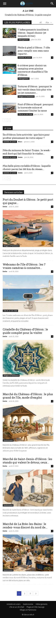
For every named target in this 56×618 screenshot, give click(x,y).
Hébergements (23, 40)
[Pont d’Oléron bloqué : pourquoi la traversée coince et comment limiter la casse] (9, 108)
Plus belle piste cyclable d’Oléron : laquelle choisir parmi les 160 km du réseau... (27, 167)
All (41, 22)
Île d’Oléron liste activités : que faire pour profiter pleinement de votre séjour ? (26, 136)
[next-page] (8, 120)
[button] (4, 3)
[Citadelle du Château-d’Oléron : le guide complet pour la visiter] (28, 358)
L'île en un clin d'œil (25, 114)
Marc (20, 142)
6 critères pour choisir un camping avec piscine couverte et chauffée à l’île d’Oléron (33, 70)
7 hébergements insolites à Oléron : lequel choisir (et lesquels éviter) (33, 32)
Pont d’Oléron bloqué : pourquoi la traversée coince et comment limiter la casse (35, 107)
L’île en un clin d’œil (16, 607)
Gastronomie (8, 440)
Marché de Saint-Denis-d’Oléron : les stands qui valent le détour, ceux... (27, 460)
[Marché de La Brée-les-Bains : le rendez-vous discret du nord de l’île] (28, 553)
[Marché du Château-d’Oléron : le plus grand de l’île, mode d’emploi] (28, 423)
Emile (20, 157)
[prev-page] (4, 120)
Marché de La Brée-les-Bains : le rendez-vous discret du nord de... (25, 525)
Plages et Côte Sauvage (35, 607)
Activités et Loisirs (24, 57)
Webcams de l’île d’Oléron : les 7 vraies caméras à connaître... (24, 266)
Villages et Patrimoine (26, 96)
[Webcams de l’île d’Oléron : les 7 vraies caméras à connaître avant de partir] (28, 293)
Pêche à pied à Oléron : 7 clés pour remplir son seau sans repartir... (34, 50)
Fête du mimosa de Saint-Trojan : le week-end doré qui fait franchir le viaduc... (26, 152)
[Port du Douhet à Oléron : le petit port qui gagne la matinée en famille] (28, 228)
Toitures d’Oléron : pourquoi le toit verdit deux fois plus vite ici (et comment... (35, 89)
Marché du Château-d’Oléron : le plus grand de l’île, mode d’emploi (30, 16)
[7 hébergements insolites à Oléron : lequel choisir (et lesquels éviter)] (9, 33)
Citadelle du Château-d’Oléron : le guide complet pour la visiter (25, 331)
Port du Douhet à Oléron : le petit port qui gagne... (28, 201)
